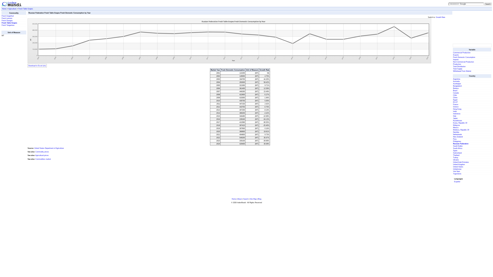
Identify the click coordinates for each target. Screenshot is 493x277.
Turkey (455, 158)
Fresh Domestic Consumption (464, 57)
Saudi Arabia (457, 146)
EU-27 (455, 102)
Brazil (455, 91)
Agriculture (12, 9)
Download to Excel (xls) (37, 66)
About (239, 199)
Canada (456, 93)
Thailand (456, 155)
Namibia (456, 132)
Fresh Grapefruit (8, 16)
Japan (455, 118)
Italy (454, 116)
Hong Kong (457, 109)
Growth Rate (440, 17)
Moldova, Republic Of (461, 130)
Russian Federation (460, 144)
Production (457, 64)
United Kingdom (459, 164)
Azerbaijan (457, 84)
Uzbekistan (457, 169)
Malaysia (456, 125)
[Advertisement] (11, 77)
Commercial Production (461, 53)
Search (245, 199)
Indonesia (456, 114)
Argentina (456, 79)
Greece (455, 107)
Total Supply (457, 69)
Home (4, 9)
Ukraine (456, 160)
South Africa (457, 148)
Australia (456, 81)
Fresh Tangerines (8, 25)
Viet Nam (456, 171)
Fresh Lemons (7, 18)
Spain (455, 151)
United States (458, 167)
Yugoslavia (457, 174)
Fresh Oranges (7, 21)
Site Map (253, 199)
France (455, 104)
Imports (456, 60)
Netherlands (457, 134)
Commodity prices (42, 152)
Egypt (455, 100)
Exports (456, 55)
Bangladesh (457, 86)
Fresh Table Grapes (25, 9)
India (455, 111)
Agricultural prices (42, 155)
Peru (455, 139)
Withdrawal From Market (462, 71)
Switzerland (457, 153)
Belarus (456, 88)
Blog (259, 199)
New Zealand (458, 137)
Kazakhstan (457, 121)
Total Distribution (459, 66)
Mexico (455, 127)
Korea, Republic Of (460, 123)
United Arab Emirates (461, 162)
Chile (455, 95)
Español (457, 182)
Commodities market (43, 159)
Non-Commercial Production (463, 62)
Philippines (457, 141)
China (455, 97)
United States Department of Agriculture (49, 148)
